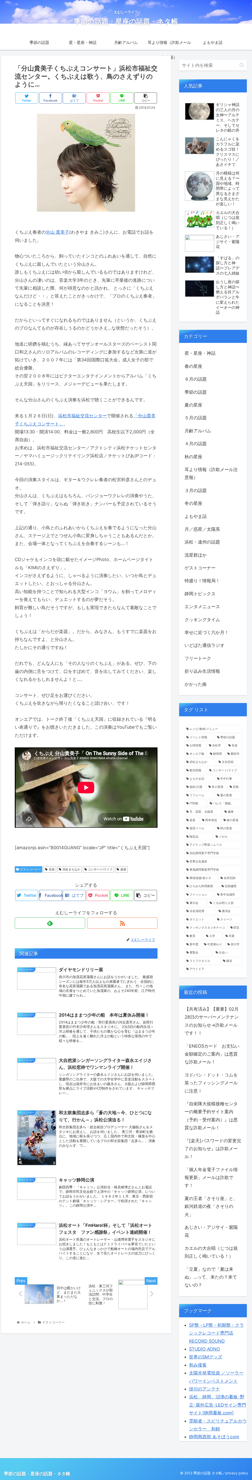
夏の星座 (193, 404)
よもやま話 (196, 516)
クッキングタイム (202, 619)
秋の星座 (193, 456)
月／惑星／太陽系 (202, 529)
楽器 (123, 869)
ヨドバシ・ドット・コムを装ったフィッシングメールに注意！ (211, 1082)
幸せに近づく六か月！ (207, 632)
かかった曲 (196, 684)
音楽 (52, 869)
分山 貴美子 (57, 232)
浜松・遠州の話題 (202, 542)
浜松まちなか (71, 869)
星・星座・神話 (200, 353)
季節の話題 (196, 392)
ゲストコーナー (30, 869)
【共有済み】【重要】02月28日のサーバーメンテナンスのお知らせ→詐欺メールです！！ (212, 1021)
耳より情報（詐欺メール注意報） (211, 473)
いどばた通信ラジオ (204, 645)
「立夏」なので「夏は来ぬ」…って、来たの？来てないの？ (211, 1277)
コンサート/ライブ (100, 869)
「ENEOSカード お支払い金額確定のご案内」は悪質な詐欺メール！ (212, 1054)
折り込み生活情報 (202, 671)
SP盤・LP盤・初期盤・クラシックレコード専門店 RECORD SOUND (216, 1333)
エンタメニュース (202, 606)
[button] (241, 65)
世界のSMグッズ (205, 1356)
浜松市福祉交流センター (82, 415)
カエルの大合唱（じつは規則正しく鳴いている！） (211, 1252)
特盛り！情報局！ (202, 580)
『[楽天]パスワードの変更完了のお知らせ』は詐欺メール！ (213, 1148)
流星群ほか (196, 555)
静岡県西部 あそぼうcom (214, 1436)
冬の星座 (193, 503)
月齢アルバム (198, 430)
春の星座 (193, 366)
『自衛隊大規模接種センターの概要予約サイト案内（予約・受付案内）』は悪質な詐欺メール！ (211, 1115)
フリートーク (198, 658)
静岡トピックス (200, 593)
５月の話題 (196, 417)
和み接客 (198, 1365)
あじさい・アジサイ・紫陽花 (211, 1231)
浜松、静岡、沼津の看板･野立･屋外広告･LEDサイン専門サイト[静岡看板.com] (217, 1404)
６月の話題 (196, 379)
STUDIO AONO (204, 1349)
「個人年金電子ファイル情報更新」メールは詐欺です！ (211, 1177)
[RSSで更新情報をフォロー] (122, 923)
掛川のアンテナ (204, 1389)
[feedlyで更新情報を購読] (50, 923)
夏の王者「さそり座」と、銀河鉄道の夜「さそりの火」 (211, 1206)
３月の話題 (196, 490)
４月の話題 (196, 443)
